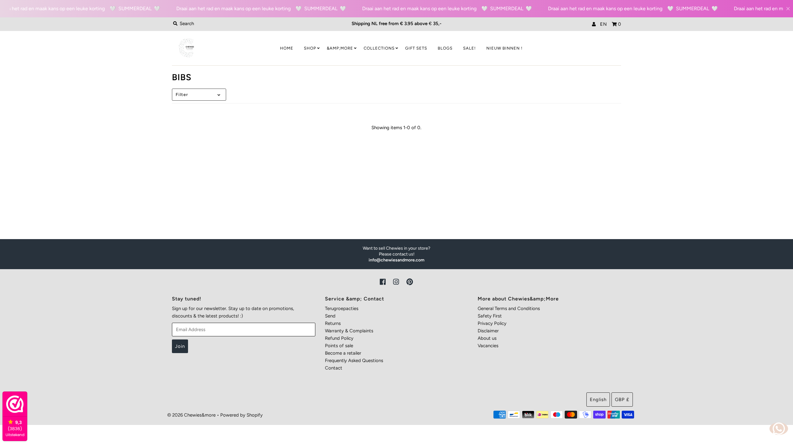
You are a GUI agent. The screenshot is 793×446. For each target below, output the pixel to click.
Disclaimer (488, 331)
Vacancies (488, 345)
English (598, 399)
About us (487, 338)
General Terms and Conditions (509, 308)
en (603, 24)
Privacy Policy (492, 323)
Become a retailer (343, 353)
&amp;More (340, 48)
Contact (333, 368)
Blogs (445, 48)
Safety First (490, 316)
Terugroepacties (341, 308)
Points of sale (339, 345)
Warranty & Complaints (349, 331)
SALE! (469, 48)
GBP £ (622, 399)
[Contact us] (778, 428)
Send (330, 316)
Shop (310, 48)
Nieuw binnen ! (504, 48)
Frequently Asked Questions (354, 360)
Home (286, 48)
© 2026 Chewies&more (191, 415)
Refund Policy (339, 338)
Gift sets (416, 48)
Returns (333, 323)
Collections (379, 48)
